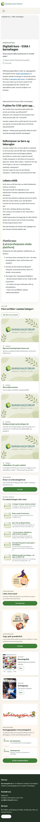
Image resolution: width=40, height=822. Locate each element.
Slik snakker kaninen (10, 387)
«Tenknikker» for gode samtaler (14, 465)
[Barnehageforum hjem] (11, 4)
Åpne (20, 668)
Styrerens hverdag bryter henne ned (16, 348)
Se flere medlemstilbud (20, 761)
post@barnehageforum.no (9, 800)
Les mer (20, 489)
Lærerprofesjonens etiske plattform (17, 246)
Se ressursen (20, 603)
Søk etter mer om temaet (10, 315)
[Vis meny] (3, 11)
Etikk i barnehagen (22, 74)
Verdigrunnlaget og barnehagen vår (16, 424)
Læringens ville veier (17, 79)
